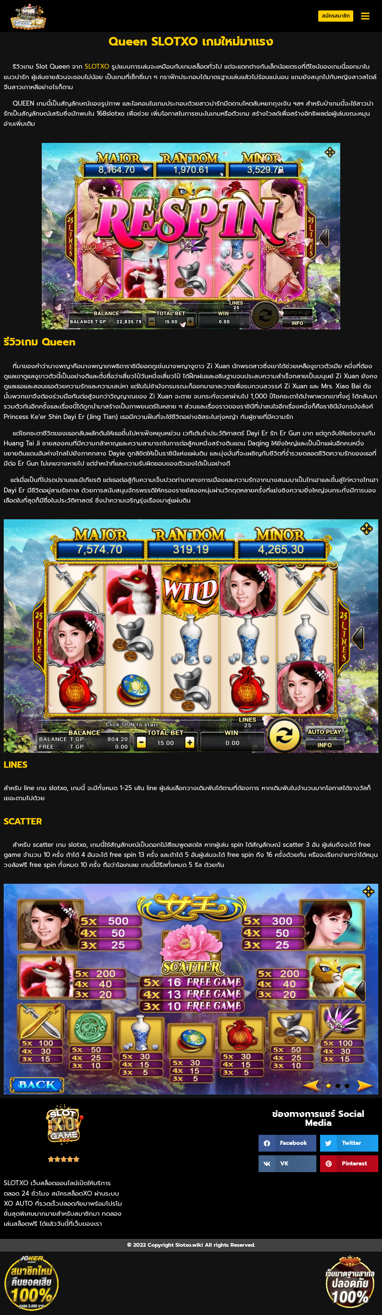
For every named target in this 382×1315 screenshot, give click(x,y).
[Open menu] (365, 16)
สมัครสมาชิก (336, 16)
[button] (288, 1143)
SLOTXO (97, 66)
